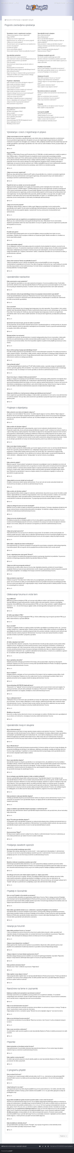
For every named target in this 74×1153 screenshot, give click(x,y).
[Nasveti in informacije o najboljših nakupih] (37, 7)
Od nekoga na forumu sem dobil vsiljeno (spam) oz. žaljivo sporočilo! (52, 61)
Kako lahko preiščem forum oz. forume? (49, 78)
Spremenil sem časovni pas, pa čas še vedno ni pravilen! (20, 65)
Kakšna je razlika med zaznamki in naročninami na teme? (52, 93)
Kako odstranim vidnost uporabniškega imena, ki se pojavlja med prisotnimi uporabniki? (21, 59)
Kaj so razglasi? (11, 118)
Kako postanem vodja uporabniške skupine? (50, 44)
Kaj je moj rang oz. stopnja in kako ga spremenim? (21, 73)
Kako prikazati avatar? (13, 71)
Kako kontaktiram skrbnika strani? (47, 120)
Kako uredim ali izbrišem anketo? (16, 91)
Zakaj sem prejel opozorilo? (14, 96)
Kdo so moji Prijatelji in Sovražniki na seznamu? (51, 68)
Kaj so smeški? (11, 113)
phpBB (10, 1151)
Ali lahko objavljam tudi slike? (15, 115)
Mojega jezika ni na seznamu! (15, 67)
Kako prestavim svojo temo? (15, 103)
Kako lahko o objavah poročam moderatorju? (19, 98)
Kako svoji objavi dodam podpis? (16, 86)
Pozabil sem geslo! (12, 47)
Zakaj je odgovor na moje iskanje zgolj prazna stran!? (50, 82)
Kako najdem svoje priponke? (46, 107)
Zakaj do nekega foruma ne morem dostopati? (20, 93)
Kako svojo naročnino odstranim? (47, 100)
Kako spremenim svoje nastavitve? (17, 57)
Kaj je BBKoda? (11, 109)
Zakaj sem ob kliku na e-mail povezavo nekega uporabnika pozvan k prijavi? (20, 75)
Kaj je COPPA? (11, 37)
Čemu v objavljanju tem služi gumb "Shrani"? (19, 100)
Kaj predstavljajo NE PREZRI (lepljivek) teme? (19, 120)
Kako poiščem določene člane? (46, 85)
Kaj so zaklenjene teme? (14, 122)
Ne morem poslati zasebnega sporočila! (49, 57)
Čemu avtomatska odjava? (14, 49)
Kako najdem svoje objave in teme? (48, 86)
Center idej (44, 1090)
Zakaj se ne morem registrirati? (16, 38)
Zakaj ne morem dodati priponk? (16, 94)
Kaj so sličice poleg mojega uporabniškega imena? (21, 69)
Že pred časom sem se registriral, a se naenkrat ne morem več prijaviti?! (21, 45)
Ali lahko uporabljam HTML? (15, 111)
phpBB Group (40, 1076)
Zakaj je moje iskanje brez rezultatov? (48, 79)
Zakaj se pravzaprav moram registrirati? (18, 35)
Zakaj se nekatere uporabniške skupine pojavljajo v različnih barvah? (52, 46)
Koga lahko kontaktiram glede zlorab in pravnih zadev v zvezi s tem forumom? (51, 118)
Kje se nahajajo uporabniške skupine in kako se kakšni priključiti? (51, 41)
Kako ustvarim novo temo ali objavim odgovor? (20, 82)
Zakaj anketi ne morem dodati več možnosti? (19, 89)
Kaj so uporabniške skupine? (46, 38)
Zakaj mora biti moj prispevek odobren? (18, 102)
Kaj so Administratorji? (44, 35)
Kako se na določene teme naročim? (48, 96)
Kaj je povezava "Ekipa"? (44, 51)
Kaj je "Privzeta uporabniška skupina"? (48, 49)
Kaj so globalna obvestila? (14, 116)
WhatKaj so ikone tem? (13, 123)
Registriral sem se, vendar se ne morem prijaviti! (20, 40)
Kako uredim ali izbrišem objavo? (16, 84)
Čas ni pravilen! (11, 62)
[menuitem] (16, 3)
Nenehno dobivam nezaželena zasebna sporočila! (52, 59)
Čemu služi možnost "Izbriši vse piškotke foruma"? (21, 51)
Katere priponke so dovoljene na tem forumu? (51, 106)
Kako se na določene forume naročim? (48, 98)
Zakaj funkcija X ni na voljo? (45, 115)
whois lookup (36, 1105)
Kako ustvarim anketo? (13, 87)
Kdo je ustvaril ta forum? (44, 113)
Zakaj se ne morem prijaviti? (15, 42)
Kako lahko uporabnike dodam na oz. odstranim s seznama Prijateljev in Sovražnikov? (52, 71)
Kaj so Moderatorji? (43, 37)
